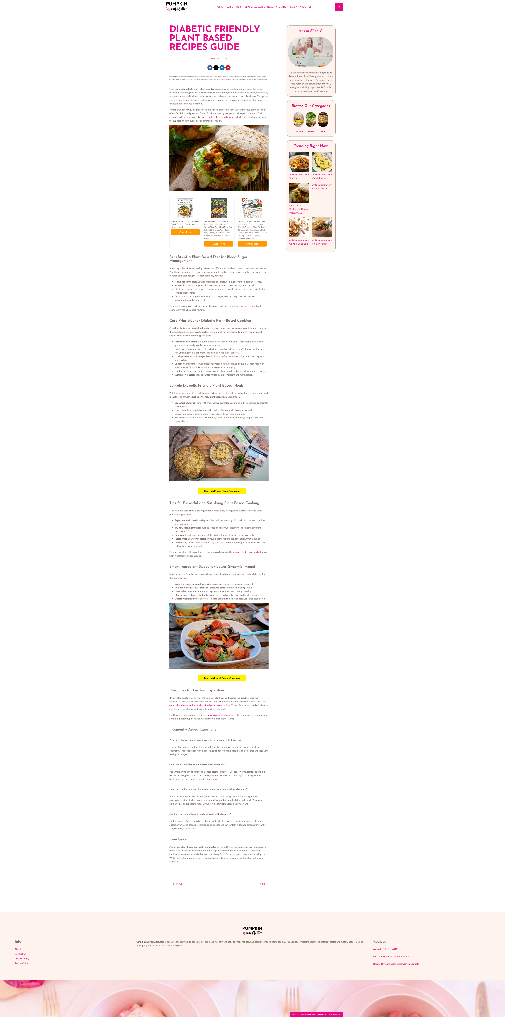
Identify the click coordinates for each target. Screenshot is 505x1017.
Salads (311, 132)
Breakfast (298, 132)
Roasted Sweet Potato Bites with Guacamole (396, 963)
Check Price (185, 232)
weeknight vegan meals (247, 552)
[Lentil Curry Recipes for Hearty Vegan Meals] (299, 193)
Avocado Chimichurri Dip (386, 949)
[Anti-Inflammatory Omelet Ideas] (322, 162)
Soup (323, 132)
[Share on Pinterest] (228, 67)
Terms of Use (21, 963)
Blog (213, 58)
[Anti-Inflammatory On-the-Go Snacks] (299, 227)
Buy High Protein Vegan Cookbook (222, 490)
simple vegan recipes (244, 306)
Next (262, 883)
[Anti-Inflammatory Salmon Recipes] (322, 227)
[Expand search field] (339, 7)
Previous (177, 883)
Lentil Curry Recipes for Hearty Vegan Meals (298, 209)
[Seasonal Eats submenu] (264, 7)
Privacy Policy (22, 958)
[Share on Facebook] (210, 67)
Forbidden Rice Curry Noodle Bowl (391, 956)
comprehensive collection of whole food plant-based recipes (199, 705)
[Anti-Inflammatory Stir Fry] (299, 162)
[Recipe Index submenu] (242, 7)
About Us (19, 949)
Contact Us (20, 953)
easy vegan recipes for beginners (219, 714)
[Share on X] (216, 67)
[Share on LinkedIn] (222, 67)
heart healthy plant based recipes (217, 117)
